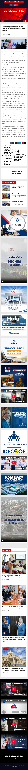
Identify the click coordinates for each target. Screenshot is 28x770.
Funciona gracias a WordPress (10, 765)
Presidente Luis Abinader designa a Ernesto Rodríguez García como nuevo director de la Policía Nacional (13, 670)
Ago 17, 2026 (6, 672)
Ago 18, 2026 (6, 579)
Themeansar (14, 766)
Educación (5, 555)
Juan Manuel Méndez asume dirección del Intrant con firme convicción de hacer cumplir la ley (14, 639)
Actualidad (5, 617)
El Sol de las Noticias (17, 189)
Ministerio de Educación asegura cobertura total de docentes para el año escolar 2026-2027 (14, 576)
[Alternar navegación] (21, 21)
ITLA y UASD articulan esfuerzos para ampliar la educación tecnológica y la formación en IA (13, 608)
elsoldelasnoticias (13, 11)
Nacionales (5, 648)
